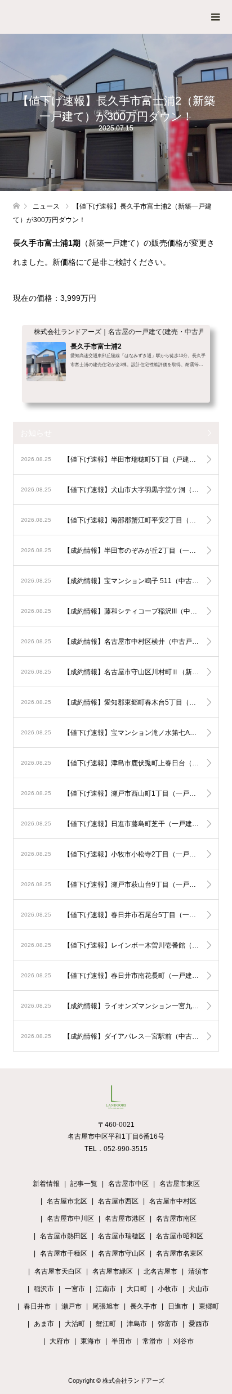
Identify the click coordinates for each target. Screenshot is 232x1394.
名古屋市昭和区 (179, 1236)
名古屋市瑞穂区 (121, 1236)
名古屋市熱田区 (63, 1236)
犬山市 (199, 1289)
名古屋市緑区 (112, 1271)
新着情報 (46, 1184)
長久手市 (143, 1306)
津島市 (137, 1324)
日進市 (178, 1306)
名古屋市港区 (125, 1218)
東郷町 (209, 1306)
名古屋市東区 (179, 1184)
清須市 (198, 1271)
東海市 (91, 1341)
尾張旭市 (105, 1306)
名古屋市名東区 (179, 1253)
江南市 (106, 1289)
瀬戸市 (71, 1306)
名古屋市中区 (128, 1184)
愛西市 (199, 1324)
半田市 (121, 1341)
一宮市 (75, 1289)
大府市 (60, 1341)
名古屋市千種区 (63, 1253)
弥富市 (168, 1324)
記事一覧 (83, 1184)
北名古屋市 (160, 1271)
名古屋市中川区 (70, 1218)
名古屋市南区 (176, 1218)
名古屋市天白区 (58, 1271)
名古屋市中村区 (173, 1201)
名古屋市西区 (118, 1201)
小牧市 (168, 1289)
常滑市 (152, 1341)
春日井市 (37, 1306)
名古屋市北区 (67, 1201)
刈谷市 (183, 1341)
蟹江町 (106, 1324)
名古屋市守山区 (121, 1253)
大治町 (75, 1324)
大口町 (137, 1289)
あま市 (44, 1324)
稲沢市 (44, 1289)
